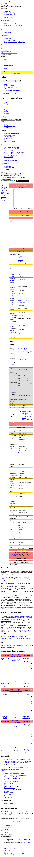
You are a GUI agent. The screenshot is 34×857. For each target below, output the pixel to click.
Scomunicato (13, 392)
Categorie (3, 770)
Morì (2, 645)
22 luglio (25, 585)
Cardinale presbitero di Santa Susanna (16, 655)
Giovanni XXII (21, 349)
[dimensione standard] (19, 177)
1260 (30, 571)
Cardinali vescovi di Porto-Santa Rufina (15, 775)
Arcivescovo (12, 326)
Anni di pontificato (22, 453)
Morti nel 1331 (8, 797)
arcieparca (12, 309)
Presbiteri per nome (9, 788)
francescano (26, 619)
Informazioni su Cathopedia (11, 848)
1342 (27, 661)
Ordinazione (12, 285)
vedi (19, 343)
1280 (19, 257)
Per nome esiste (8, 803)
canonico (22, 579)
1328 (24, 300)
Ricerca (3, 56)
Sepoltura (12, 263)
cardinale (3, 197)
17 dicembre (21, 348)
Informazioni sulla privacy (11, 847)
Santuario (12, 481)
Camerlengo (24, 418)
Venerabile (12, 471)
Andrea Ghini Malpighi (26, 659)
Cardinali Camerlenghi (10, 777)
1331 (22, 261)
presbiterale (12, 287)
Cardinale (21, 187)
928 (5, 661)
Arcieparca (12, 334)
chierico (16, 577)
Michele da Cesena (6, 621)
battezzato (21, 213)
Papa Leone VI (5, 658)
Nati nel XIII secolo (9, 796)
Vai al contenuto (5, 1)
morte (14, 254)
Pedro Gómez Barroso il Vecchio (26, 725)
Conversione (13, 265)
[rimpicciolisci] (8, 177)
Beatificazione (13, 473)
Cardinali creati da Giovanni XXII (13, 789)
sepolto (23, 645)
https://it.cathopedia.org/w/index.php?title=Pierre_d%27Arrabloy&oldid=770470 (14, 768)
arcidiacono (4, 579)
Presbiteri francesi (9, 784)
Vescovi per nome (9, 792)
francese (3, 200)
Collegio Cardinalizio (27, 419)
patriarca (12, 313)
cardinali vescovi (17, 636)
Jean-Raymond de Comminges (26, 693)
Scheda (18, 552)
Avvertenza (7, 850)
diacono (11, 283)
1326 (25, 632)
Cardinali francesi (9, 780)
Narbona (11, 579)
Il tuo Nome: (4, 829)
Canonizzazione (13, 475)
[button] (1, 3)
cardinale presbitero (25, 616)
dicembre (20, 300)
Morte (11, 260)
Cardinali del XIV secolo (11, 781)
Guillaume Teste (5, 725)
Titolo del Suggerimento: (7, 818)
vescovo (11, 302)
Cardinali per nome (9, 783)
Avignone (20, 260)
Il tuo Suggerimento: (6, 825)
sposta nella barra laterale (7, 6)
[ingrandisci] (6, 179)
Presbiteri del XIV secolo (11, 786)
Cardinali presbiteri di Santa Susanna (14, 773)
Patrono (11, 491)
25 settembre (18, 632)
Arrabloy (20, 256)
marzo (19, 261)
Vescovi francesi (8, 794)
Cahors (4, 580)
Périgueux (30, 579)
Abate (15, 293)
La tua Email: (4, 832)
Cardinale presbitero (26, 411)
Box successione (8, 805)
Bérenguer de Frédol (5, 693)
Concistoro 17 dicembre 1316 (12, 778)
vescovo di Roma (22, 427)
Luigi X (30, 588)
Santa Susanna (25, 413)
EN (15, 552)
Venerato (12, 469)
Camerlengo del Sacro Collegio (15, 721)
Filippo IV (8, 585)
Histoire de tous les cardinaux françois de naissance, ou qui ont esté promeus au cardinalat (17, 761)
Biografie (6, 791)
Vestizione (12, 274)
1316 (25, 348)
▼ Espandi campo (6, 827)
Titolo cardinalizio (21, 248)
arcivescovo (12, 306)
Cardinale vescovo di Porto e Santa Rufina (16, 690)
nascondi (18, 6)
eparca (16, 315)
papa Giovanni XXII (13, 616)
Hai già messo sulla (17, 72)
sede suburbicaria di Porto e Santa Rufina (14, 637)
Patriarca (12, 330)
